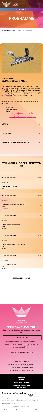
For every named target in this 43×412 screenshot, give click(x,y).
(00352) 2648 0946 (22, 361)
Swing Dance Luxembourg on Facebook (23, 115)
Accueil (4, 30)
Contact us (21, 388)
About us (21, 377)
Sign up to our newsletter (22, 352)
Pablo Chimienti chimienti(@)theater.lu (22, 365)
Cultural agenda (16, 30)
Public (9, 30)
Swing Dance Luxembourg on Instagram (23, 117)
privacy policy (16, 347)
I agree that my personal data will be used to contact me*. (20, 341)
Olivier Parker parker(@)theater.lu (22, 368)
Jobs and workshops (21, 385)
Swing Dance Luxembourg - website (21, 113)
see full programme (21, 278)
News (21, 380)
